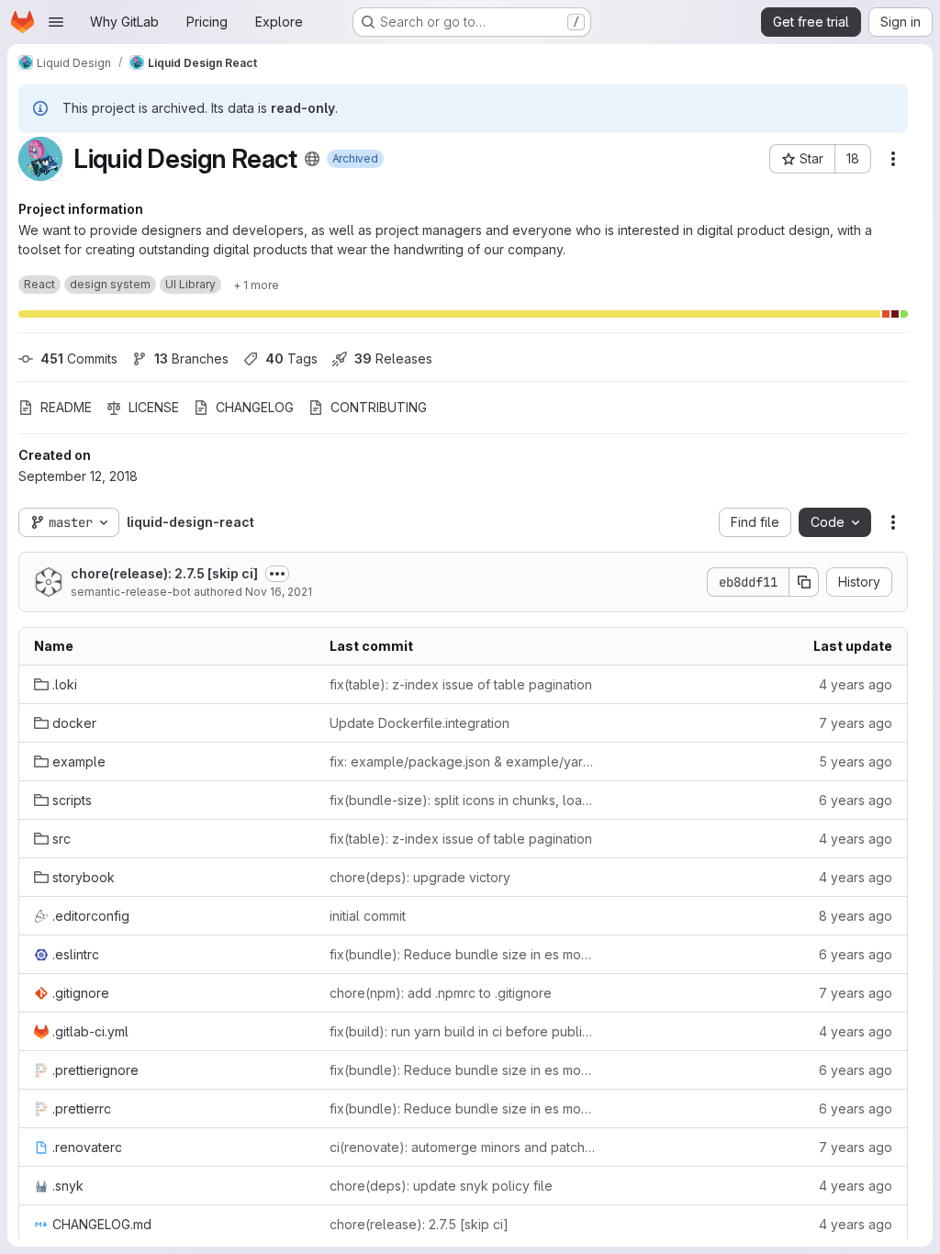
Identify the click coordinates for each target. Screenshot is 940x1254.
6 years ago (855, 800)
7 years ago (855, 723)
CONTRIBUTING (378, 407)
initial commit (368, 916)
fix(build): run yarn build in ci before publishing (463, 1031)
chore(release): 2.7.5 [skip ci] (164, 573)
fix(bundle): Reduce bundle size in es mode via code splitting (463, 954)
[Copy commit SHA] (804, 582)
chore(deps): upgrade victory (420, 877)
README (66, 407)
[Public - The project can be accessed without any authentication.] (312, 158)
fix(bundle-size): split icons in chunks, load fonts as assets (463, 800)
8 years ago (855, 916)
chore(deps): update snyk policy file (441, 1185)
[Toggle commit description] (277, 573)
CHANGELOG (255, 407)
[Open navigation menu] (56, 22)
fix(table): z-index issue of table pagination (461, 684)
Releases (393, 358)
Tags (291, 358)
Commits (79, 358)
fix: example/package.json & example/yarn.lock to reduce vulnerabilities (463, 761)
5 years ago (855, 761)
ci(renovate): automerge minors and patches (463, 1147)
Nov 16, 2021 (278, 592)
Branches (191, 358)
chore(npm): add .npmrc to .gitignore (441, 993)
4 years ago (855, 684)
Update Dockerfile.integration (419, 723)
